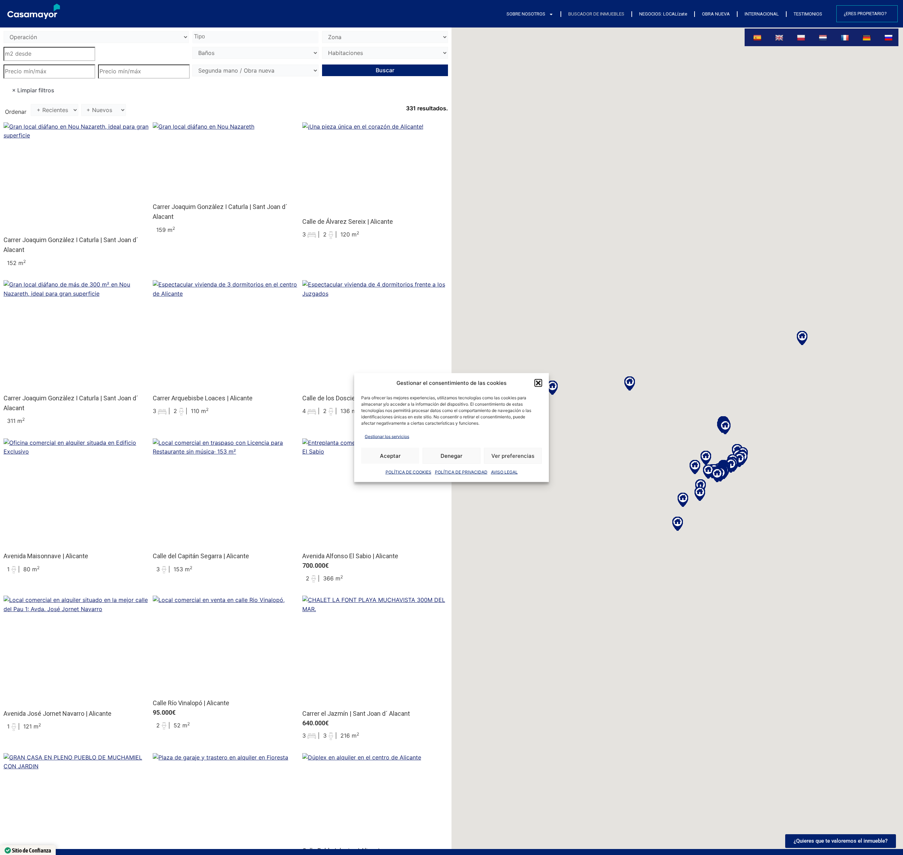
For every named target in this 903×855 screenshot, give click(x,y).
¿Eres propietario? (865, 13)
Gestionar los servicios (387, 436)
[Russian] (889, 37)
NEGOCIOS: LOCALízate (663, 14)
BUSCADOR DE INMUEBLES (596, 14)
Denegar (451, 455)
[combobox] (255, 37)
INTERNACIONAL (762, 14)
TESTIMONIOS (808, 14)
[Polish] (802, 37)
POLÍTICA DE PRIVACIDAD (461, 472)
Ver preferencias (512, 455)
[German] (868, 37)
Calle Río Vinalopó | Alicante (191, 703)
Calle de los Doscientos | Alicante (348, 398)
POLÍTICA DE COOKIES (408, 472)
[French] (846, 37)
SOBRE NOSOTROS (526, 14)
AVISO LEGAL (504, 472)
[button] (538, 382)
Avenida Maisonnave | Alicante (46, 556)
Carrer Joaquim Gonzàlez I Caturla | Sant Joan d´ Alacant (71, 244)
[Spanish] (758, 37)
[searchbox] (256, 37)
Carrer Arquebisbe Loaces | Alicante (203, 398)
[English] (780, 37)
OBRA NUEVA (716, 14)
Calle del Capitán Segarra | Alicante (201, 556)
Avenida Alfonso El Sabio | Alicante (350, 556)
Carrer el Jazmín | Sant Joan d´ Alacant (356, 713)
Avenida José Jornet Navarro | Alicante (57, 713)
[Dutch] (824, 37)
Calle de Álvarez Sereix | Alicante (347, 221)
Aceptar (390, 455)
